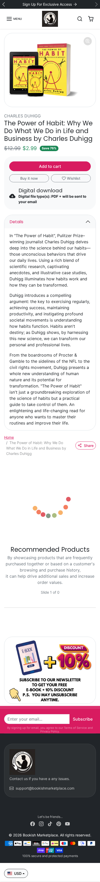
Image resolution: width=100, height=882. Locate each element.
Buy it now (29, 178)
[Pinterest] (58, 823)
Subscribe (83, 719)
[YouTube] (67, 823)
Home (9, 437)
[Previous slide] (6, 596)
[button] (14, 19)
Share (89, 445)
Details (16, 222)
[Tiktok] (50, 823)
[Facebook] (32, 823)
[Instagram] (41, 823)
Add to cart (50, 166)
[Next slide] (94, 596)
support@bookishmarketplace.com (45, 788)
